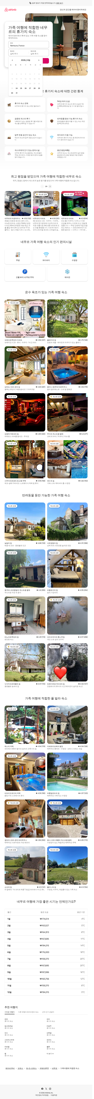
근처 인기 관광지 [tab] (48, 1012)
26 (25, 88)
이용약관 (54, 1095)
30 (12, 93)
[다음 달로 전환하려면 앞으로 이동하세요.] (38, 60)
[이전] (42, 186)
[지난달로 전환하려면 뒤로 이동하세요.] (12, 60)
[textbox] (18, 53)
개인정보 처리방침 (41, 1095)
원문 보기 (59, 3)
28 (34, 88)
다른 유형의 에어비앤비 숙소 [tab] (28, 1012)
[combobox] (28, 45)
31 (16, 93)
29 (39, 88)
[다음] (50, 186)
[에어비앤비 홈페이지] (10, 9)
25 (21, 88)
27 (30, 88)
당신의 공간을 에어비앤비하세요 (73, 9)
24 (17, 88)
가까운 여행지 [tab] (10, 1012)
